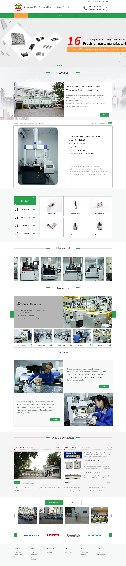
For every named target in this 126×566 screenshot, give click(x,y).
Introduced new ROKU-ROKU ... (99, 491)
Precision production (39, 123)
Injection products (35, 557)
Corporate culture (18, 554)
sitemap (104, 1)
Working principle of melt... (73, 487)
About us (34, 16)
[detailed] (16, 490)
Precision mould (30, 123)
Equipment (62, 16)
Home (21, 16)
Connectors (33, 559)
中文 (89, 1)
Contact (99, 552)
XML (111, 1)
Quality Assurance (68, 552)
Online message (101, 554)
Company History (18, 557)
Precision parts (22, 123)
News (89, 16)
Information (83, 554)
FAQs (82, 557)
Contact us (103, 16)
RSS (100, 1)
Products (48, 16)
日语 (97, 1)
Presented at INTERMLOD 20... (99, 487)
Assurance (76, 16)
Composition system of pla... (73, 491)
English (93, 1)
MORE (104, 115)
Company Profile (18, 552)
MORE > (59, 447)
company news (84, 552)
